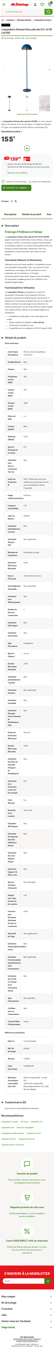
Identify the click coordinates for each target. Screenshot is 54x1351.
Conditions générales (27, 1341)
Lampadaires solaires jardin (12, 1133)
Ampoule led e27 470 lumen (12, 1145)
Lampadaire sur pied (9, 1121)
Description (10, 214)
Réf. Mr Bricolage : (7, 38)
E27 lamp (24, 1121)
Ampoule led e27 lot (27, 1139)
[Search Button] (48, 12)
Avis (49, 214)
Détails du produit (31, 214)
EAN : (23, 38)
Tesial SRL (38, 1346)
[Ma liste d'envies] (42, 4)
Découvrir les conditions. (17, 173)
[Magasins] (27, 1197)
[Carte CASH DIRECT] (27, 1231)
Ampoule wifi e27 (8, 1139)
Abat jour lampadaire (25, 1127)
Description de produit (10, 131)
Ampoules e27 (36, 1121)
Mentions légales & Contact (27, 1339)
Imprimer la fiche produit (27, 114)
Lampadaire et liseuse (42, 20)
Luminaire (10, 20)
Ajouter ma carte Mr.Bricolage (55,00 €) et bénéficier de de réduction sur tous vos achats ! (28, 167)
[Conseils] (27, 1164)
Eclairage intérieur (24, 20)
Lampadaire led (7, 1127)
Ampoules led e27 (34, 1133)
